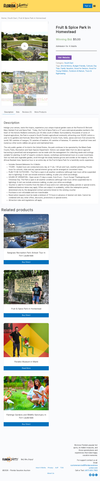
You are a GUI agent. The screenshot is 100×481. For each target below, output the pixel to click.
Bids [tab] (18, 112)
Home (3, 18)
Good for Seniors (81, 68)
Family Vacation (67, 68)
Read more (26, 368)
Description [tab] (8, 112)
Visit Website (64, 57)
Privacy (50, 468)
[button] (94, 6)
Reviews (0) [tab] (27, 112)
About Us (50, 473)
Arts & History (66, 66)
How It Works (41, 468)
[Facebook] (93, 475)
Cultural (89, 66)
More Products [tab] (40, 112)
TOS (62, 468)
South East (12, 18)
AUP (56, 468)
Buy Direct (26, 262)
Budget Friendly (79, 66)
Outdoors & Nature (76, 71)
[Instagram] (96, 475)
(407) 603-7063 (91, 470)
